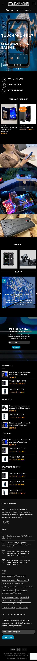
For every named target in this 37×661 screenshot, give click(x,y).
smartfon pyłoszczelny (8, 604)
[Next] (35, 119)
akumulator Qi (21, 577)
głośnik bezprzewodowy (9, 580)
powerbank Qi (24, 597)
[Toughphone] (18, 4)
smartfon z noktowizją (8, 607)
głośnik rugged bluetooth (9, 587)
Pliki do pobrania (20, 653)
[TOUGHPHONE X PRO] (28, 114)
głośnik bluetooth (23, 580)
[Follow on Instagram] (7, 522)
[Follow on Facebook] (3, 522)
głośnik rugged (18, 583)
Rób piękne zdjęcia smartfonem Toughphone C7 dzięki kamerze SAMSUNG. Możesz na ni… (18, 553)
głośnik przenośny (7, 583)
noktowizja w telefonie (8, 590)
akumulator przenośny (8, 577)
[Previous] (2, 119)
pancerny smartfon (7, 594)
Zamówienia (8, 653)
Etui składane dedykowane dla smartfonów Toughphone (9, 129)
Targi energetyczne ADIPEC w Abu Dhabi (19, 537)
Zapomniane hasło (26, 655)
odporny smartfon (22, 590)
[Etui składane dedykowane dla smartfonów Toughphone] (9, 114)
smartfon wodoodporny (24, 604)
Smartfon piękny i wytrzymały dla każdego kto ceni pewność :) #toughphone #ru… (18, 562)
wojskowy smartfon (22, 607)
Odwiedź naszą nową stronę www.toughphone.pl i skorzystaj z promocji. (19, 545)
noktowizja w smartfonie (25, 587)
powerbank (18, 594)
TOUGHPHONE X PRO (27, 127)
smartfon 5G (17, 600)
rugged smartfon (7, 600)
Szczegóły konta (11, 655)
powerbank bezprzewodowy (10, 597)
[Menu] (3, 3)
